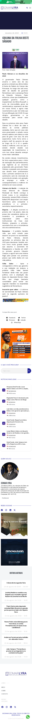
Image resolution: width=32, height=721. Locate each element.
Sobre (3, 690)
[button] (27, 8)
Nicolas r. (21, 718)
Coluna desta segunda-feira (16, 583)
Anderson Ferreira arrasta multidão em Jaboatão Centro (16, 638)
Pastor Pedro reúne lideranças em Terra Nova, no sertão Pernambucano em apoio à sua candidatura (15, 625)
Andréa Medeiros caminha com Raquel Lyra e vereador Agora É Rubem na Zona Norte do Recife (16, 594)
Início (3, 687)
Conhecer (5, 498)
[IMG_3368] (15, 301)
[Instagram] (6, 510)
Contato (4, 694)
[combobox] (14, 370)
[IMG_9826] (16, 3)
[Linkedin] (10, 510)
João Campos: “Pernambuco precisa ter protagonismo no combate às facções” (16, 651)
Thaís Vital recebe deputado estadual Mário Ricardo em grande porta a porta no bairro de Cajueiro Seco (16, 609)
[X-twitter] (15, 510)
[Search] (29, 370)
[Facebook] (2, 510)
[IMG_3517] (16, 358)
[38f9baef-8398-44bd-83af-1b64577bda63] (15, 51)
